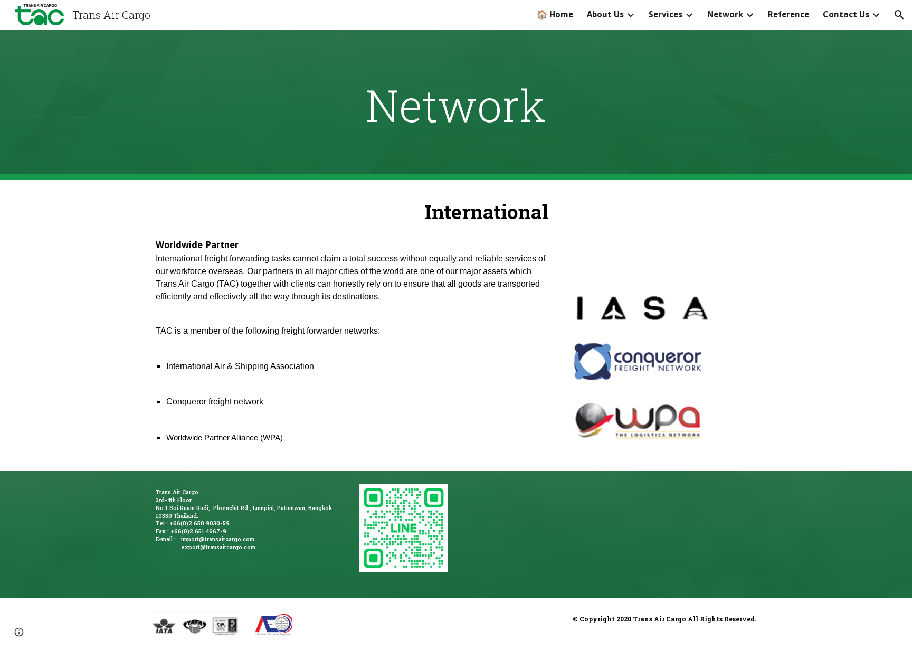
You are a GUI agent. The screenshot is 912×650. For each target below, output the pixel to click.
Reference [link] (788, 15)
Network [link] (725, 15)
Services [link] (665, 15)
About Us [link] (605, 15)
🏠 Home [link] (555, 15)
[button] (899, 14)
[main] (455, 105)
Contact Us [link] (846, 15)
